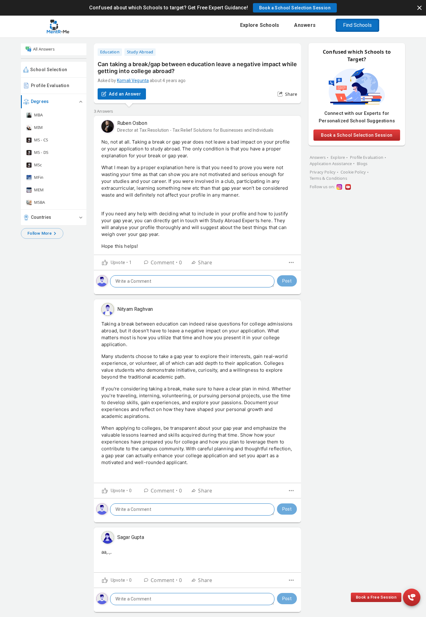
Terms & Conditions (328, 178)
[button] (295, 7)
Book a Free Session (376, 597)
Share (291, 94)
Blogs (362, 163)
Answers (318, 157)
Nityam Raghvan (135, 309)
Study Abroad (140, 52)
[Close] (419, 7)
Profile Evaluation (50, 85)
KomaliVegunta (133, 80)
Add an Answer (125, 93)
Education (109, 52)
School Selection (48, 69)
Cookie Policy (353, 172)
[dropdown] (291, 262)
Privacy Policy (323, 172)
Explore (338, 157)
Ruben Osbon (132, 123)
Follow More (39, 233)
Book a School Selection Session (356, 135)
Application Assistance (331, 163)
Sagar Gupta (130, 537)
